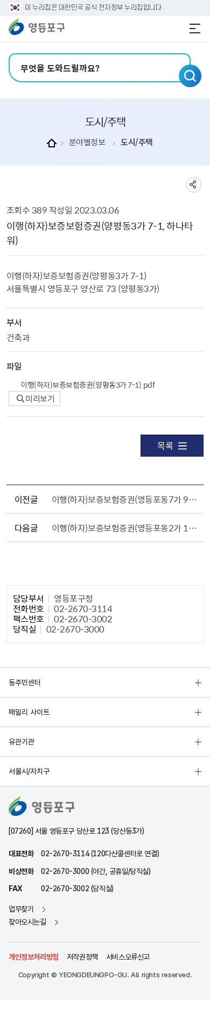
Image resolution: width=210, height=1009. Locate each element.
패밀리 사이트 (29, 712)
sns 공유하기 (193, 185)
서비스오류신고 (128, 957)
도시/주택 (137, 142)
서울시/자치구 (29, 771)
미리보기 (39, 398)
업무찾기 (21, 909)
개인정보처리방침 (34, 957)
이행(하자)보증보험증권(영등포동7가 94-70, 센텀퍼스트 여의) (126, 499)
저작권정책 (82, 957)
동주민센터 (25, 682)
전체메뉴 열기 (194, 28)
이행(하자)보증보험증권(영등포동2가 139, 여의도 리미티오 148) (126, 527)
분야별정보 (87, 142)
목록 (165, 445)
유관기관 (21, 741)
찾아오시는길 (27, 922)
